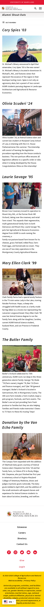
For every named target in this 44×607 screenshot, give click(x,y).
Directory (22, 538)
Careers (22, 532)
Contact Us (22, 544)
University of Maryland (22, 2)
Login (22, 566)
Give (22, 560)
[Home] (11, 8)
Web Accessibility (15, 580)
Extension (22, 527)
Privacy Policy (30, 580)
